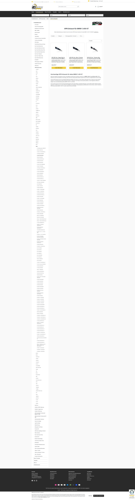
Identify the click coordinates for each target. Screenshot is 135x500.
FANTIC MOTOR (38, 367)
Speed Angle (37, 446)
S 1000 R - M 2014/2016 (40, 347)
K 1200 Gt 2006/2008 (40, 279)
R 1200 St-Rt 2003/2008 (40, 304)
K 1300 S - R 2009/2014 (40, 191)
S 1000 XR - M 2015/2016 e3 (41, 315)
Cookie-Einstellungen (55, 496)
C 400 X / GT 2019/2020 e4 (41, 151)
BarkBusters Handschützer (39, 28)
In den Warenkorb (58, 67)
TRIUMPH (37, 387)
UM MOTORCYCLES (39, 390)
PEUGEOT (37, 128)
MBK (36, 117)
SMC (36, 376)
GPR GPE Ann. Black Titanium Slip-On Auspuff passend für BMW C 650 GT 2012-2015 (76, 58)
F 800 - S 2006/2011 (40, 269)
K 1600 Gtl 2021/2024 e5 (40, 330)
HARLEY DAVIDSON (39, 87)
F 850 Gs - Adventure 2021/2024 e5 (40, 323)
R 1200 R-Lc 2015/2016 (40, 297)
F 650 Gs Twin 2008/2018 (41, 164)
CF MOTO (37, 362)
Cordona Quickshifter (38, 40)
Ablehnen (90, 495)
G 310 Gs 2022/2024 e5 (40, 325)
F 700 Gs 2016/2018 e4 (40, 171)
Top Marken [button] (89, 471)
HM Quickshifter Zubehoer (39, 419)
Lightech (88, 477)
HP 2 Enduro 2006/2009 (40, 182)
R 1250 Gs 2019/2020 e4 (40, 306)
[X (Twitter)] (34, 480)
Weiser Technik (37, 450)
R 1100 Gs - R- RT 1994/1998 (41, 234)
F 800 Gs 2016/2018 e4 (40, 271)
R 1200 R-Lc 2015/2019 (40, 299)
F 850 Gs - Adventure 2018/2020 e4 (40, 225)
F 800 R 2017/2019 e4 (40, 176)
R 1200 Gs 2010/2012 (40, 203)
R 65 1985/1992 (39, 253)
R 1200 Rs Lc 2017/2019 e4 (41, 211)
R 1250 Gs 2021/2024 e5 (40, 308)
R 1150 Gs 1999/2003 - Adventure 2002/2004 (40, 237)
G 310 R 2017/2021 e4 (40, 178)
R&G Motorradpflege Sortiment (40, 430)
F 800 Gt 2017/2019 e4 (40, 273)
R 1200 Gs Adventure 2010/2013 (40, 291)
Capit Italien (37, 36)
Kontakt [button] (33, 471)
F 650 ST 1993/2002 (40, 166)
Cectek (37, 399)
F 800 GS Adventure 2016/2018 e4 (41, 338)
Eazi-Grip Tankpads (38, 53)
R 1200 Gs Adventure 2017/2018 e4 (40, 293)
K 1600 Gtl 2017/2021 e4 (40, 194)
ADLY (37, 71)
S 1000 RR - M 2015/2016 (41, 351)
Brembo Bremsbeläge (38, 438)
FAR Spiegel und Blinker (39, 61)
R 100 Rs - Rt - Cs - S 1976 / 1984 (41, 232)
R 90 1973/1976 (39, 260)
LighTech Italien (37, 423)
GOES (37, 85)
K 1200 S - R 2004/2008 (40, 189)
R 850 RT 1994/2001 (40, 313)
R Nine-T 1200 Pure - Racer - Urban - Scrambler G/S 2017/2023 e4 (41, 345)
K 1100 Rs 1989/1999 (40, 187)
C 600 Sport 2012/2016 (40, 153)
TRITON (37, 385)
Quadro (37, 403)
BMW (37, 146)
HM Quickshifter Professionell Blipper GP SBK (40, 414)
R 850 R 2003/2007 (40, 311)
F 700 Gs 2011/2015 (40, 267)
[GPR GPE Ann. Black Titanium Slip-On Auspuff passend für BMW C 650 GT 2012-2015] (76, 49)
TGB (36, 383)
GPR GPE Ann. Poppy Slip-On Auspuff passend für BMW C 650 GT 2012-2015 (58, 58)
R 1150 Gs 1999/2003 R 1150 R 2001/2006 (41, 239)
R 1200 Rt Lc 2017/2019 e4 (41, 246)
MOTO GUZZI (38, 119)
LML (36, 371)
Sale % (35, 462)
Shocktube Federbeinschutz (40, 444)
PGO (36, 130)
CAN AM (37, 360)
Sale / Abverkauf (38, 454)
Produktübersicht (37, 22)
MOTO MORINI (38, 121)
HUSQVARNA (38, 94)
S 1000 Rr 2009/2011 (40, 162)
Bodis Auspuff (37, 32)
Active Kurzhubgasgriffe (39, 26)
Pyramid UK (37, 428)
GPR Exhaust (89, 478)
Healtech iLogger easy (39, 409)
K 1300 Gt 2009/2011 (40, 281)
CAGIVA (37, 358)
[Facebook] (32, 480)
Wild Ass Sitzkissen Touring (39, 452)
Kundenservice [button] (53, 471)
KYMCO (37, 108)
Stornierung (52, 477)
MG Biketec (37, 442)
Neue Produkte (37, 458)
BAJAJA (37, 137)
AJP (36, 74)
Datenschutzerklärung (72, 474)
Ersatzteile (36, 59)
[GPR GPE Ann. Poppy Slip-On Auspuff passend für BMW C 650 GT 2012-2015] (59, 49)
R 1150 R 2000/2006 (40, 200)
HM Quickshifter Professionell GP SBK (40, 417)
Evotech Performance (38, 456)
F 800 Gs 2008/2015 (40, 173)
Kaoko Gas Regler (38, 421)
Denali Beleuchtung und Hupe (40, 44)
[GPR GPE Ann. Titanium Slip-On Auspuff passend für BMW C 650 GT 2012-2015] (94, 49)
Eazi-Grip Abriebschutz (39, 46)
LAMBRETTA (38, 110)
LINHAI (37, 369)
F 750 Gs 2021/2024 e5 (40, 320)
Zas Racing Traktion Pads (39, 440)
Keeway (37, 99)
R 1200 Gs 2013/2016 (40, 288)
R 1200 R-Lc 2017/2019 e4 (41, 332)
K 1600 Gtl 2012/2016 (40, 160)
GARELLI (37, 112)
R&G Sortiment (37, 432)
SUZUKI (37, 378)
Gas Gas (37, 114)
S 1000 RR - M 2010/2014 (41, 349)
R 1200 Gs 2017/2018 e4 (40, 205)
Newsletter (52, 478)
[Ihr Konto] (95, 7)
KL (36, 101)
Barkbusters (89, 474)
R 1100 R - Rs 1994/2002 (40, 198)
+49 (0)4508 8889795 (37, 476)
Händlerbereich (37, 464)
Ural (36, 392)
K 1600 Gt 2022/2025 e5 (40, 340)
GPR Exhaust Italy (38, 67)
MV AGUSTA (38, 123)
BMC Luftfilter (37, 30)
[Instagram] (36, 480)
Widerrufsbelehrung (72, 477)
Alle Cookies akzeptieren (98, 495)
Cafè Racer (37, 356)
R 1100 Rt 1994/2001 (40, 284)
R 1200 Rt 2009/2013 (40, 244)
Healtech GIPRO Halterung (39, 407)
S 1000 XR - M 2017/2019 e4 (41, 317)
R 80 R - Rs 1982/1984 (40, 215)
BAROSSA (37, 139)
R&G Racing (89, 473)
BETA (36, 144)
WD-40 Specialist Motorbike (40, 448)
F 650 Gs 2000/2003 (40, 169)
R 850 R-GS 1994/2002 (40, 217)
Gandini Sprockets (38, 63)
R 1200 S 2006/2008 (40, 213)
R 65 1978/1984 (39, 251)
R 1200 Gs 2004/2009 (40, 286)
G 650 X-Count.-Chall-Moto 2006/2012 (41, 277)
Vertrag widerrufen (53, 473)
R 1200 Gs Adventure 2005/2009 (40, 208)
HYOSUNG (37, 96)
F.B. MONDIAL (38, 365)
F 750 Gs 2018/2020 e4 (40, 222)
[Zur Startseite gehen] (37, 7)
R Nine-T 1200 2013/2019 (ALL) (41, 220)
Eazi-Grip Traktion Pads (39, 55)
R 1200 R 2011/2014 (40, 295)
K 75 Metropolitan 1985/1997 (41, 148)
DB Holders (37, 42)
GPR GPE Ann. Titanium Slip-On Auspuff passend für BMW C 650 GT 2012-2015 (94, 58)
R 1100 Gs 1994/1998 (40, 196)
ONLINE (37, 126)
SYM (36, 381)
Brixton (37, 353)
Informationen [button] (72, 471)
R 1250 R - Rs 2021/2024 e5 (41, 334)
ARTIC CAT (37, 135)
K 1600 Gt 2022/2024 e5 (40, 328)
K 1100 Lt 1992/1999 (40, 185)
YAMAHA (37, 396)
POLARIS (37, 133)
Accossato (36, 24)
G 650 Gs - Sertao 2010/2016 (41, 180)
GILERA (37, 83)
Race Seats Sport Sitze (39, 434)
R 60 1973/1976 (39, 249)
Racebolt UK (37, 436)
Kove (36, 105)
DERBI (37, 80)
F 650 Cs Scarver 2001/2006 (41, 264)
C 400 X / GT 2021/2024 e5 (41, 262)
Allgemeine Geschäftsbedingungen (75, 473)
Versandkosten (64, 488)
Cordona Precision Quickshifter (40, 38)
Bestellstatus (52, 474)
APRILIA (37, 78)
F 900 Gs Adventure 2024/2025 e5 (40, 227)
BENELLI (37, 142)
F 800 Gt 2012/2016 (40, 157)
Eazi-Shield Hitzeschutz (39, 57)
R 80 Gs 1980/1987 (40, 258)
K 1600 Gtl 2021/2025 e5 (40, 342)
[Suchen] (78, 7)
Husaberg (37, 92)
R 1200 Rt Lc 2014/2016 (40, 302)
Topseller (35, 460)
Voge (36, 394)
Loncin (37, 401)
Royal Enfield (38, 374)
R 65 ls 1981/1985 (39, 255)
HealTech (36, 405)
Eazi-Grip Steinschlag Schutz (40, 51)
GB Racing (36, 65)
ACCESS (37, 69)
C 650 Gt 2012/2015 (40, 155)
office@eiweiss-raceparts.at (36, 477)
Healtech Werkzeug (38, 411)
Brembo (36, 34)
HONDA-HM (38, 90)
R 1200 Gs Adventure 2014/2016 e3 (40, 242)
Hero (36, 76)
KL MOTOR (37, 103)
